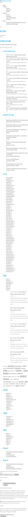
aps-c (6, 366)
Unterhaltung (9, 422)
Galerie (7, 395)
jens (7, 101)
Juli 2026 (8, 179)
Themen (5, 7)
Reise (11, 44)
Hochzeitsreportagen (16, 22)
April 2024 (8, 184)
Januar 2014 (8, 254)
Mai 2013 (8, 263)
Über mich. (8, 19)
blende (24, 366)
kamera (6, 373)
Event (7, 279)
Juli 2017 (8, 206)
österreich (21, 385)
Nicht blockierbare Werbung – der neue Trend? (16, 148)
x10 (12, 385)
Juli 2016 (8, 212)
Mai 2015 (8, 232)
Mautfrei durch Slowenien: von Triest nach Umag (17, 120)
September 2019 (10, 196)
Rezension (17, 156)
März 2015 (8, 235)
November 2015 (9, 223)
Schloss (16, 381)
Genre (5, 275)
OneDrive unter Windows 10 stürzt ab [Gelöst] (16, 168)
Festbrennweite (10, 368)
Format (5, 389)
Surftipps (8, 401)
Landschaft (7, 44)
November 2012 (9, 270)
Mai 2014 (8, 248)
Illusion (7, 280)
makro (9, 376)
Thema (5, 412)
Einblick (8, 121)
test (19, 383)
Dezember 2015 (9, 221)
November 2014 (9, 240)
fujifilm (5, 370)
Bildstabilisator (18, 366)
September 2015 (10, 226)
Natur (7, 285)
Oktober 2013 (9, 259)
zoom (17, 385)
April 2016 (8, 216)
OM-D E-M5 (16, 379)
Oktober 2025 (9, 180)
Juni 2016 (8, 213)
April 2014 (8, 249)
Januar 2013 (8, 266)
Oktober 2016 (9, 210)
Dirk (11, 308)
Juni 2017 (8, 207)
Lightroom (5, 376)
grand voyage (10, 370)
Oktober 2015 (9, 224)
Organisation (9, 421)
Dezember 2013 (9, 256)
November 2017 (9, 204)
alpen (4, 366)
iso (22, 370)
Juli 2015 (8, 229)
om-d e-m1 (11, 379)
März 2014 (8, 251)
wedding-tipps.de (10, 467)
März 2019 (8, 198)
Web (16, 150)
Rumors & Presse (10, 399)
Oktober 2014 (9, 241)
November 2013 (9, 257)
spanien (4, 383)
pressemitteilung (7, 382)
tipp (22, 383)
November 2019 (9, 195)
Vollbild (8, 11)
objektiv (23, 376)
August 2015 (9, 227)
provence (13, 381)
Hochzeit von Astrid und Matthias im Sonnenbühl (16, 97)
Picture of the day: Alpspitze (12, 159)
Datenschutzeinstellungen (9, 483)
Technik (8, 139)
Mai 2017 (8, 209)
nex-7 (16, 376)
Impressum (8, 16)
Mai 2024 (8, 182)
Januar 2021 (8, 187)
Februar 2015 (9, 237)
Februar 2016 (9, 220)
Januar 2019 (8, 199)
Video (4, 385)
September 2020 (10, 191)
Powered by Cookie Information (7, 514)
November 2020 (9, 188)
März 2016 (8, 218)
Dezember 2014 (9, 238)
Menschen (8, 283)
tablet (17, 383)
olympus (6, 379)
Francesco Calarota (10, 97)
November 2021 (9, 185)
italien (26, 370)
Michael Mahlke (9, 90)
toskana (25, 383)
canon (4, 368)
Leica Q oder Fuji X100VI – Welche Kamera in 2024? (16, 55)
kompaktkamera (12, 373)
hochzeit (19, 370)
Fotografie (2, 44)
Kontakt (5, 13)
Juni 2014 (8, 246)
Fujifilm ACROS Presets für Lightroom (14, 164)
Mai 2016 (8, 215)
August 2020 (9, 193)
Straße (14, 121)
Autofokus (11, 366)
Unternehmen (9, 424)
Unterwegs (8, 10)
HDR (14, 370)
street (7, 383)
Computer (8, 145)
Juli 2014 (8, 245)
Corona (7, 418)
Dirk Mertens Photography (12, 24)
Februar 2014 (9, 252)
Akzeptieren (3, 516)
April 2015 (8, 234)
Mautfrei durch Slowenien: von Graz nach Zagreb (17, 124)
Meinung (13, 150)
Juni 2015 (8, 231)
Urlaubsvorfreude (5, 40)
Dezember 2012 (9, 268)
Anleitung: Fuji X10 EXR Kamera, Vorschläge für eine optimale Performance (16, 130)
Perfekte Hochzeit (10, 455)
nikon (18, 376)
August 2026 (9, 177)
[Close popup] (0, 480)
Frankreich (23, 368)
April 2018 (8, 202)
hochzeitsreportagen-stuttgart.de (14, 468)
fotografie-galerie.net (11, 456)
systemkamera (12, 383)
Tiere (7, 290)
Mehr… (4, 21)
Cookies (5, 485)
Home (4, 5)
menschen (13, 376)
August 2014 (9, 243)
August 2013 (9, 260)
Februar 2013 (9, 265)
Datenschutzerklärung (11, 17)
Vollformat (8, 385)
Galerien (8, 8)
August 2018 (9, 201)
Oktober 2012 (9, 271)
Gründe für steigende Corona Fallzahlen (18, 108)
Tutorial (8, 404)
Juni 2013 (8, 262)
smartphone (21, 382)
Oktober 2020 (9, 190)
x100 (14, 385)
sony (26, 381)
